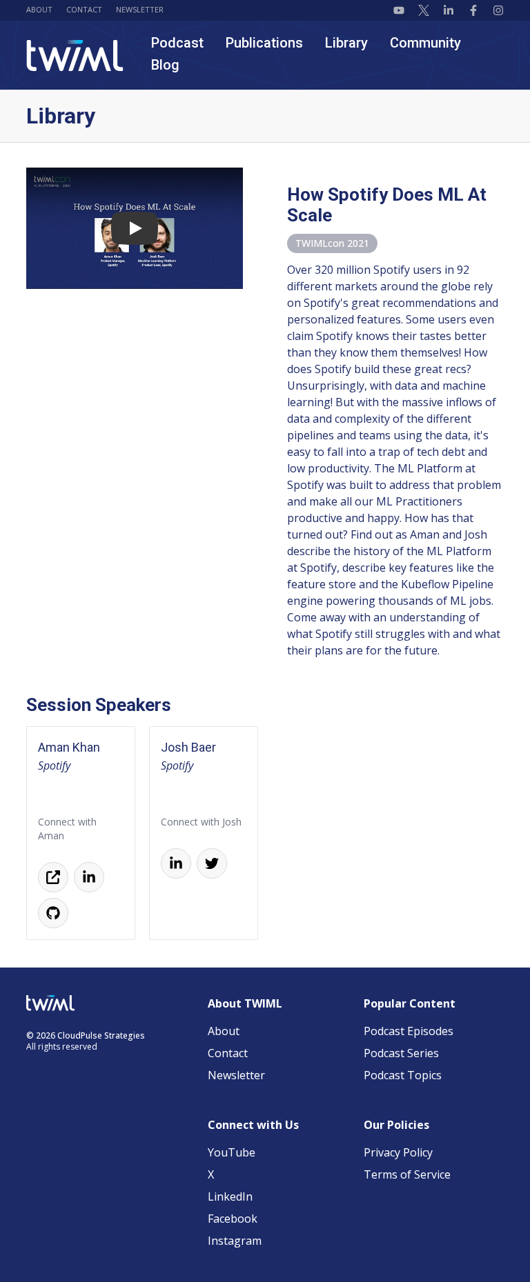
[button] (134, 228)
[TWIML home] (75, 55)
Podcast (177, 42)
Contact (84, 9)
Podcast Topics (403, 1075)
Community (425, 42)
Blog (165, 65)
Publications (264, 42)
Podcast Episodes (408, 1031)
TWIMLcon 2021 (332, 243)
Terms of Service (407, 1174)
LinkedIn (230, 1196)
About (39, 9)
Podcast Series (401, 1053)
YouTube (231, 1152)
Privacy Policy (398, 1152)
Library (346, 42)
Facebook (232, 1218)
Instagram (235, 1240)
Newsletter (140, 9)
